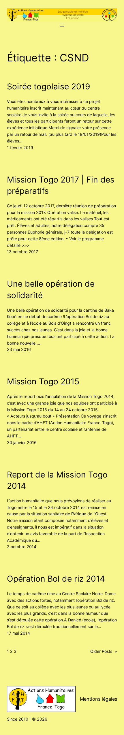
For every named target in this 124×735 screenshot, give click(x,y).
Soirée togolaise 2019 (48, 86)
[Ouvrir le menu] (62, 25)
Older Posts (103, 651)
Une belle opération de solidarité (51, 289)
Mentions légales (98, 699)
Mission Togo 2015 (43, 381)
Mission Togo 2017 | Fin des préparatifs (60, 185)
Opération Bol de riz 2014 (56, 579)
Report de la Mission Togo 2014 (57, 480)
